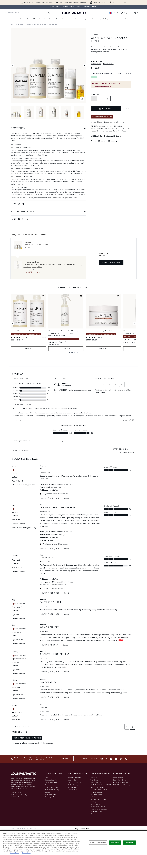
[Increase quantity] (107, 98)
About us (94, 777)
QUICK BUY (28, 349)
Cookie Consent (16, 792)
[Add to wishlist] (127, 108)
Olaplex (95, 34)
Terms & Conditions (74, 777)
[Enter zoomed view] (82, 98)
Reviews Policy (72, 790)
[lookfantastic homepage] (74, 13)
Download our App (51, 780)
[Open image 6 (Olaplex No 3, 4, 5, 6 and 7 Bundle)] (79, 112)
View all (128, 73)
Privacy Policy (72, 780)
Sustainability (72, 787)
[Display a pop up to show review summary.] (28, 337)
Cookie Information (74, 782)
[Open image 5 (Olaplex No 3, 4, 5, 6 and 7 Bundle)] (66, 112)
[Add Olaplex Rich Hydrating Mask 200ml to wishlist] (118, 296)
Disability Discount (97, 792)
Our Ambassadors (97, 794)
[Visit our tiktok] (121, 758)
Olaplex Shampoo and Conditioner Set (26, 331)
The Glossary (95, 780)
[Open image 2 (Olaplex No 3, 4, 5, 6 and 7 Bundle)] (29, 112)
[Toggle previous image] (12, 65)
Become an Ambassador (99, 809)
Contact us (48, 792)
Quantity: (95, 94)
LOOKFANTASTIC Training (121, 785)
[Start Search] (49, 13)
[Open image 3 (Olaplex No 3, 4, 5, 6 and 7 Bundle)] (41, 112)
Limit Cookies (115, 842)
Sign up (65, 759)
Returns (47, 785)
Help (46, 777)
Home (13, 24)
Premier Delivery (50, 794)
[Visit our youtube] (116, 758)
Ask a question (108, 64)
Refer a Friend (95, 804)
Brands (20, 24)
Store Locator (118, 777)
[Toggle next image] (84, 65)
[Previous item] (12, 323)
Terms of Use (26, 853)
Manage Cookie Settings (98, 842)
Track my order (50, 797)
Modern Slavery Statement (77, 785)
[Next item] (134, 323)
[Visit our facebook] (101, 758)
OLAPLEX (28, 24)
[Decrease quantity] (94, 98)
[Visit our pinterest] (125, 758)
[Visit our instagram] (111, 758)
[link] (125, 13)
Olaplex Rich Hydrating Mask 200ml (100, 331)
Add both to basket (111, 262)
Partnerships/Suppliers (98, 799)
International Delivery (52, 790)
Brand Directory (96, 782)
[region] (73, 842)
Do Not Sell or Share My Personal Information (22, 795)
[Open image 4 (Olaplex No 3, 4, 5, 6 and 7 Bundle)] (54, 112)
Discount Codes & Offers (99, 790)
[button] (111, 57)
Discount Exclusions (51, 782)
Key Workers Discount (98, 806)
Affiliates (93, 797)
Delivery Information (51, 787)
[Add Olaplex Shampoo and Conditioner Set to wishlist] (43, 296)
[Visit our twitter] (106, 758)
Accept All (129, 842)
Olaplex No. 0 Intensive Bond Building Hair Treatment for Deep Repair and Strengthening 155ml (65, 333)
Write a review (96, 64)
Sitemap (93, 802)
